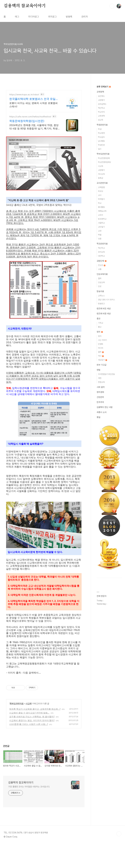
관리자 (84, 16)
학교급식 (101, 137)
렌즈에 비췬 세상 (104, 313)
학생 (99, 129)
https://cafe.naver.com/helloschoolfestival (30, 116)
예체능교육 (102, 211)
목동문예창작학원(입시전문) (26, 121)
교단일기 (101, 227)
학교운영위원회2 (104, 162)
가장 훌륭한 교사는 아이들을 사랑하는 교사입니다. (29, 786)
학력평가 (101, 199)
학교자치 (101, 112)
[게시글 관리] (21, 687)
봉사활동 (101, 207)
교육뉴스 (101, 296)
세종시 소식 (101, 412)
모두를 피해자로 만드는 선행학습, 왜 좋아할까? (32, 716)
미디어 (100, 348)
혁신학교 (101, 108)
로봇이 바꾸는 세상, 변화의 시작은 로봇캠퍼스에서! (33, 105)
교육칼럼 (101, 187)
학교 (99, 203)
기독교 (100, 323)
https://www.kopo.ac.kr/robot (24, 94)
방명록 (69, 16)
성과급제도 (102, 104)
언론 (99, 239)
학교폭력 (101, 133)
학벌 (99, 235)
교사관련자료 (102, 183)
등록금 (100, 178)
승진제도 (101, 96)
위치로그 (52, 16)
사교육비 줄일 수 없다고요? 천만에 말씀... (29, 712)
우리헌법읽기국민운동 (106, 374)
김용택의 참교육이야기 (25, 6)
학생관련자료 (102, 125)
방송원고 (101, 303)
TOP (118, 833)
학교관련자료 (102, 243)
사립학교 (101, 223)
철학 (99, 278)
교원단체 (101, 261)
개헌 (99, 378)
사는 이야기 (102, 340)
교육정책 (100, 92)
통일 (98, 417)
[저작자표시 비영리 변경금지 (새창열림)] (42, 687)
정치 (99, 332)
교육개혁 (101, 116)
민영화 (100, 344)
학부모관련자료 (16, 703)
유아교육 (101, 252)
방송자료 (100, 291)
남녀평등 (101, 141)
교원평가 (101, 100)
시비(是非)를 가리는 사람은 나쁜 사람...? (28, 724)
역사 (100, 356)
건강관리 (100, 397)
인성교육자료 (102, 274)
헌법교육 (101, 382)
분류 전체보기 (103, 86)
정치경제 (100, 392)
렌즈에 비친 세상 (104, 308)
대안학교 (101, 256)
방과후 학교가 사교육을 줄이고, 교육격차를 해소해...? (35, 709)
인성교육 (101, 282)
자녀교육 (101, 174)
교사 (99, 195)
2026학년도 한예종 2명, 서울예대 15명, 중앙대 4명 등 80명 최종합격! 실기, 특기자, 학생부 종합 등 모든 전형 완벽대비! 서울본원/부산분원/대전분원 (34, 127)
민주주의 (100, 402)
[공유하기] (18, 687)
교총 (99, 269)
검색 (112, 6)
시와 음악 (101, 387)
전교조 (101, 265)
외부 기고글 (101, 365)
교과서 (100, 215)
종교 (98, 318)
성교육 (100, 120)
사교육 (29, 703)
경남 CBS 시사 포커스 (106, 299)
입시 (99, 149)
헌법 (98, 370)
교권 (99, 231)
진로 (99, 286)
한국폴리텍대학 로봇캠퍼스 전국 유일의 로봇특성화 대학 (33, 99)
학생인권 (101, 145)
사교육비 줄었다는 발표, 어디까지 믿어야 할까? (32, 720)
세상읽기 (101, 360)
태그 (17, 16)
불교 (99, 327)
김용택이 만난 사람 (104, 407)
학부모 (100, 191)
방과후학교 (102, 219)
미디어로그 (33, 16)
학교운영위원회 (104, 158)
